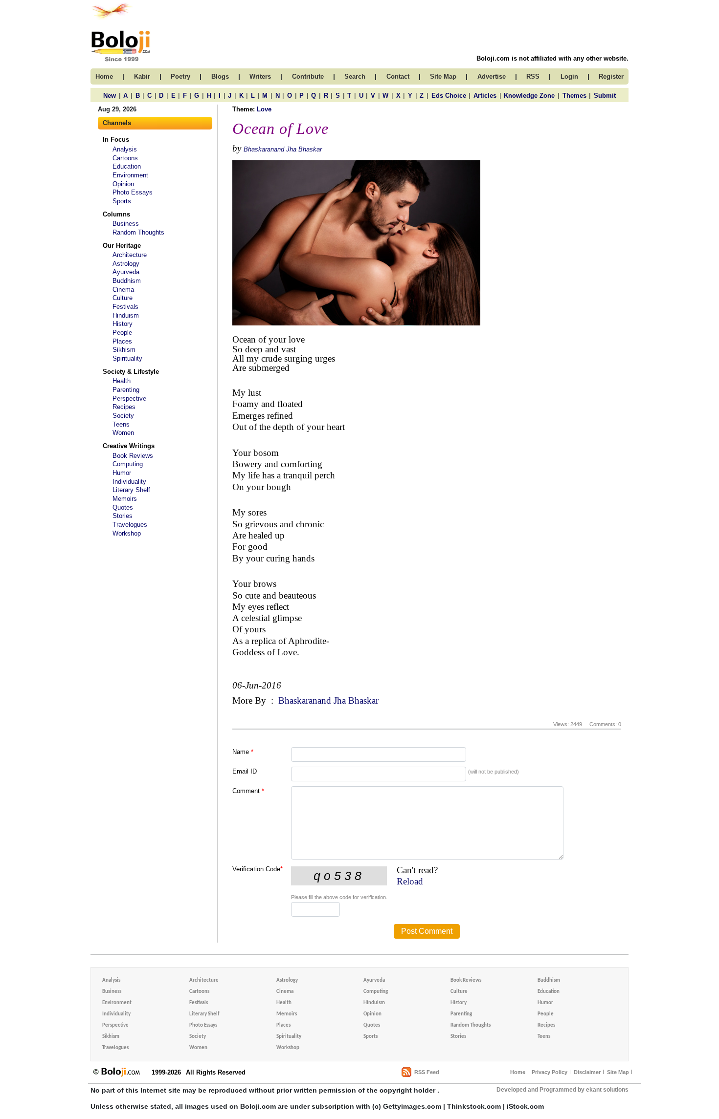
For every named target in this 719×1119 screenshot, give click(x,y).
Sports (121, 201)
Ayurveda (125, 272)
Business (125, 223)
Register (611, 76)
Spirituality (127, 358)
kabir (142, 76)
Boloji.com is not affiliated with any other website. (552, 58)
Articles (484, 95)
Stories (122, 515)
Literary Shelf (131, 490)
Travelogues (129, 524)
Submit (605, 95)
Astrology (125, 263)
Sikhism (123, 349)
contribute (308, 76)
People (122, 332)
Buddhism (126, 280)
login (569, 76)
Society (123, 415)
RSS (532, 76)
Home (517, 1072)
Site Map (618, 1072)
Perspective (129, 398)
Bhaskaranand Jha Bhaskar (283, 149)
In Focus (116, 139)
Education (126, 166)
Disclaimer (587, 1072)
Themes (574, 95)
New (109, 95)
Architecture (129, 254)
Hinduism (125, 315)
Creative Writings (129, 446)
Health (121, 381)
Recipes (123, 406)
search (354, 76)
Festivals (125, 306)
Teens (121, 424)
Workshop (126, 533)
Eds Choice (448, 95)
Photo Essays (132, 192)
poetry (180, 76)
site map (443, 76)
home (104, 76)
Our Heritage (122, 245)
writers (260, 76)
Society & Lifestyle (131, 371)
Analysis (124, 149)
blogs (220, 76)
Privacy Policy (549, 1072)
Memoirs (124, 498)
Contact (397, 76)
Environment (130, 175)
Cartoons (125, 158)
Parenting (125, 389)
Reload (410, 881)
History (122, 323)
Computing (127, 464)
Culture (122, 297)
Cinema (123, 289)
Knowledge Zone (529, 95)
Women (123, 432)
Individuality (129, 481)
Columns (116, 214)
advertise (491, 76)
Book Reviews (132, 455)
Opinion (123, 184)
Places (122, 341)
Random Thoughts (138, 232)
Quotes (122, 507)
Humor (121, 472)
